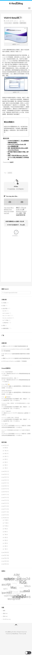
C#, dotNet (6, 313)
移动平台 (6, 322)
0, (17, 21)
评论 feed (5, 616)
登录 (4, 610)
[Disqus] (16, 258)
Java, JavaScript (8, 318)
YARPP (12, 162)
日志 (4, 305)
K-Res (22, 21)
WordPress (15, 633)
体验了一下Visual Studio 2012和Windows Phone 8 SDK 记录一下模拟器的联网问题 (21, 211)
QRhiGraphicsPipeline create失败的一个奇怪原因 (15, 361)
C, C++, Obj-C (8, 23)
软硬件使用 (23, 23)
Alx (25, 633)
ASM (5, 310)
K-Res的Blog (16, 3)
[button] (28, 652)
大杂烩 (4, 302)
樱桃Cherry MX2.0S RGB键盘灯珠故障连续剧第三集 (15, 346)
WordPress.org (6, 619)
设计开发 (15, 23)
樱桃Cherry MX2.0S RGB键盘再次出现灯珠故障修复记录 (16, 358)
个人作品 (6, 320)
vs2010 (13, 44)
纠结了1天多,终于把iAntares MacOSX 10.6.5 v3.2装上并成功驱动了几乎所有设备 (18, 157)
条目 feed (5, 613)
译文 (4, 325)
